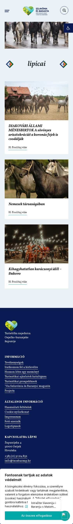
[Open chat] (65, 516)
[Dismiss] (60, 499)
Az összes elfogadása (36, 515)
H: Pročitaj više (18, 147)
